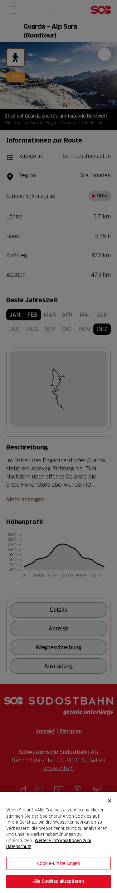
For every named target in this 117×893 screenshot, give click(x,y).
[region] (58, 842)
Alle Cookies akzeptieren (58, 881)
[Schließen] (109, 801)
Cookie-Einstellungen (58, 863)
